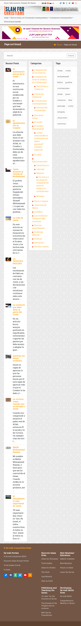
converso (61, 123)
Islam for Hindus (48, 568)
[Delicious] (61, 2)
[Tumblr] (67, 2)
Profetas (38, 238)
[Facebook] (64, 2)
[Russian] (50, 3)
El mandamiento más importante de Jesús (19, 501)
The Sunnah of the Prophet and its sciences (49, 605)
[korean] (53, 3)
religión (61, 112)
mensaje (61, 106)
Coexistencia (42, 165)
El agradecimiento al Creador (19, 124)
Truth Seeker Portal (12, 565)
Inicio (6, 3)
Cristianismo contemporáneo (61, 18)
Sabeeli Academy (67, 559)
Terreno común (41, 246)
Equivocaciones (39, 161)
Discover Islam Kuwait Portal (16, 561)
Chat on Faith (47, 581)
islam (60, 70)
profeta (68, 82)
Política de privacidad (12, 22)
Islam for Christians (49, 559)
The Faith (45, 572)
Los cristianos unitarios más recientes (39, 218)
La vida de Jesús (18, 218)
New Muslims (66, 563)
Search (33, 3)
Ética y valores (41, 201)
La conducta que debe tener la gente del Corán (19, 309)
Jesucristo (62, 117)
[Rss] (76, 2)
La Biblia (38, 211)
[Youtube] (73, 2)
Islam (6, 18)
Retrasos (40, 196)
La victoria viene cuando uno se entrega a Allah (19, 404)
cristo (70, 106)
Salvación (39, 242)
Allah (60, 94)
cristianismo (63, 88)
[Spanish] (48, 3)
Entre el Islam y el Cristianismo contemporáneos (29, 18)
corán (68, 70)
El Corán (38, 122)
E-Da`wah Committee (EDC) (15, 556)
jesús (67, 94)
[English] (45, 3)
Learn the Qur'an (67, 572)
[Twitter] (70, 2)
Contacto (24, 3)
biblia (60, 82)
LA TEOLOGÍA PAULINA (18, 261)
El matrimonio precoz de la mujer (19, 73)
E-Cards (7, 570)
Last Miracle (46, 576)
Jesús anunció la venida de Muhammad (19, 173)
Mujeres (40, 173)
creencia (61, 100)
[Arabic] (42, 3)
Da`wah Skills (66, 596)
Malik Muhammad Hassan (19, 449)
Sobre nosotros (14, 3)
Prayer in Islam (66, 568)
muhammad (63, 76)
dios (70, 100)
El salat (37, 154)
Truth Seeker (46, 563)
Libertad (40, 169)
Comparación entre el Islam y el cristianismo (39, 79)
